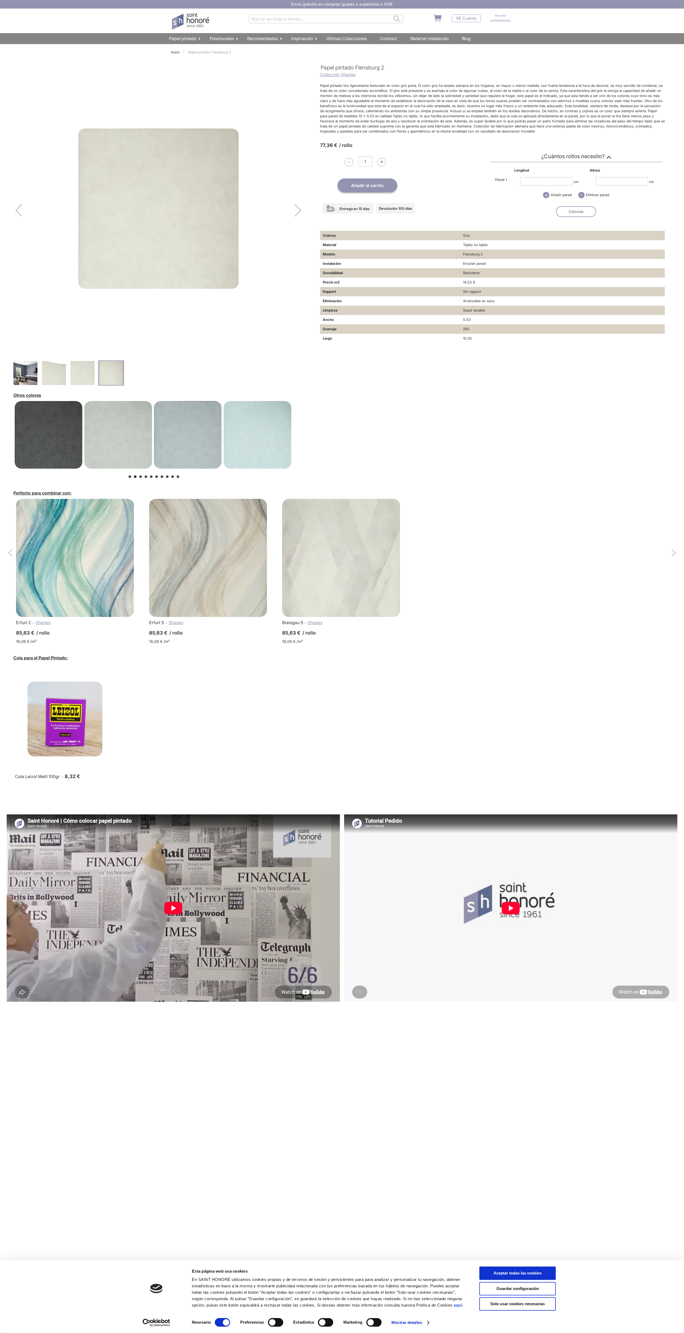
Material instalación (429, 38)
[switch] (275, 1323)
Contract (388, 38)
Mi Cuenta (466, 18)
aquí (458, 1305)
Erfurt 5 (156, 622)
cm (576, 181)
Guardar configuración (517, 1288)
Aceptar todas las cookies (517, 1273)
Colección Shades (338, 74)
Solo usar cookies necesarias (517, 1303)
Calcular (576, 211)
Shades (43, 622)
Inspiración (302, 38)
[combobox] (326, 19)
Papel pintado (182, 38)
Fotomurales (222, 38)
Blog (466, 38)
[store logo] (191, 21)
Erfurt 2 (23, 622)
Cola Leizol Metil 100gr (37, 776)
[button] (18, 210)
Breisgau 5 (292, 622)
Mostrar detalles (406, 1322)
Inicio (175, 52)
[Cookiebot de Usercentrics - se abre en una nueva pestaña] (156, 1323)
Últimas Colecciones (346, 38)
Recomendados (262, 38)
